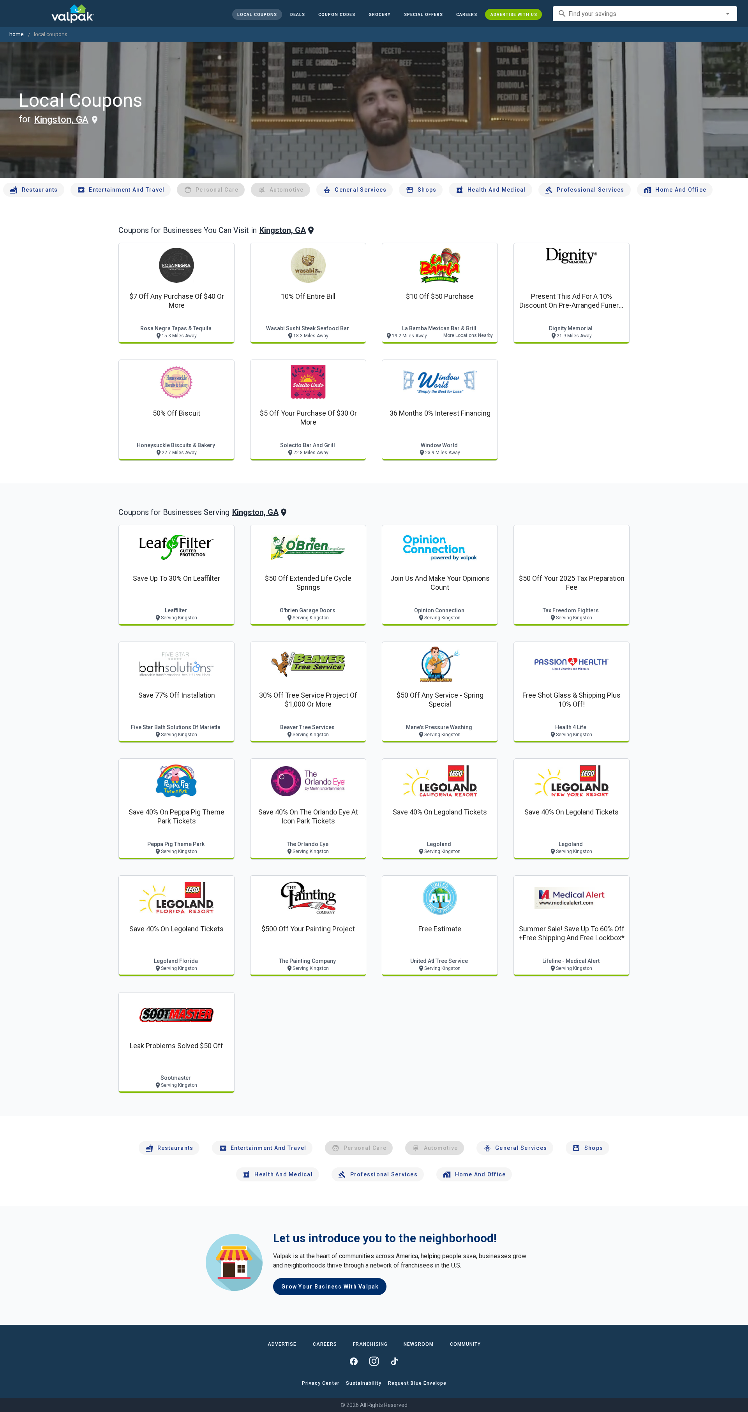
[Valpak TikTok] (394, 1361)
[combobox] (645, 13)
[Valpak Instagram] (374, 1361)
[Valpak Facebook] (354, 1361)
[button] (423, 14)
